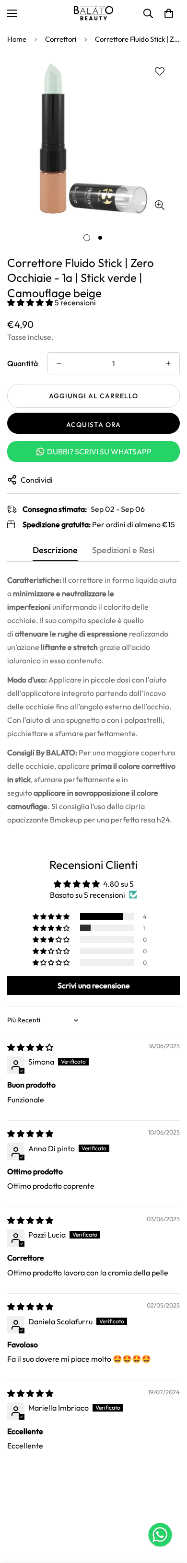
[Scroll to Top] (169, 1512)
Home (16, 39)
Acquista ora (93, 424)
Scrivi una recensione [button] (94, 985)
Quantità (22, 363)
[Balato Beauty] (93, 13)
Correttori (60, 39)
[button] (169, 13)
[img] (30, 1047)
